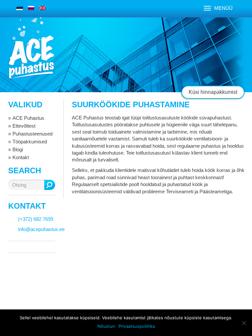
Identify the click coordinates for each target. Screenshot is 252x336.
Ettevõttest (23, 126)
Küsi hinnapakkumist (213, 92)
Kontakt (20, 157)
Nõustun (106, 326)
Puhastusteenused (32, 133)
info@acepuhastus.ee (41, 229)
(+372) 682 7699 (35, 219)
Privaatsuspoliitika (136, 326)
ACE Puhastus (28, 118)
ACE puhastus (31, 57)
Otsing (49, 185)
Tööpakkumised (29, 141)
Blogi (17, 149)
